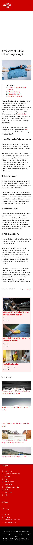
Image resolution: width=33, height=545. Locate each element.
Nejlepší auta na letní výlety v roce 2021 (16, 456)
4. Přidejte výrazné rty (15, 96)
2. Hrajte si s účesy (14, 92)
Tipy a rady (28, 289)
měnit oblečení (22, 114)
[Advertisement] (16, 28)
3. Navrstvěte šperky (14, 94)
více (26, 130)
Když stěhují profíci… (11, 364)
